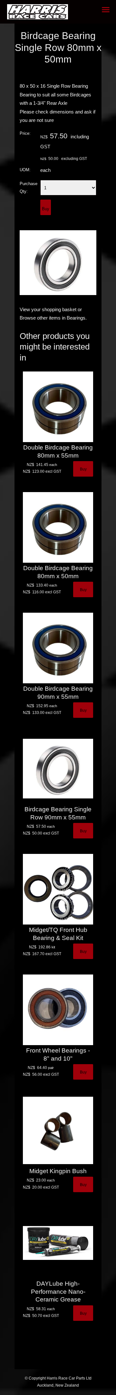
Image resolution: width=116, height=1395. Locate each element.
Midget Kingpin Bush (58, 1171)
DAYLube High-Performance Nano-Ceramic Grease (58, 1291)
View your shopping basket (48, 309)
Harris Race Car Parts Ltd (69, 1378)
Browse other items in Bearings (52, 318)
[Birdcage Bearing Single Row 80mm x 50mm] (58, 293)
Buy (45, 208)
